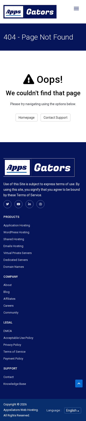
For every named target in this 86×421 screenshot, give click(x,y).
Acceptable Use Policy (18, 338)
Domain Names (13, 266)
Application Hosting (16, 225)
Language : (54, 410)
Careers (8, 305)
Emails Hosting (13, 246)
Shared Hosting (13, 239)
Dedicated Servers (15, 260)
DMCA (7, 331)
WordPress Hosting (16, 232)
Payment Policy (13, 358)
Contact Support (55, 117)
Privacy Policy (12, 344)
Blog (6, 292)
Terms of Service (14, 351)
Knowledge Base (14, 384)
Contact (8, 377)
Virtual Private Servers (17, 253)
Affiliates (9, 298)
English (71, 410)
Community (10, 312)
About (7, 285)
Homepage (27, 117)
